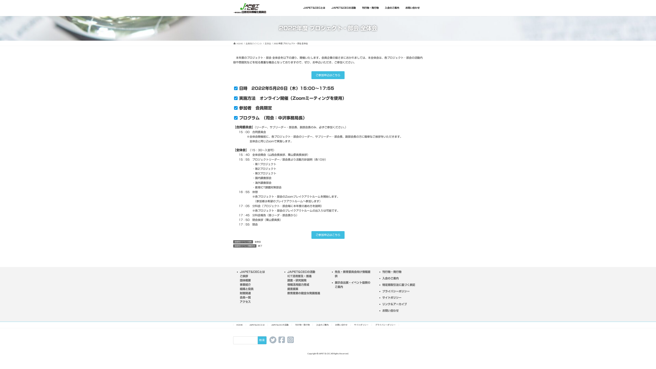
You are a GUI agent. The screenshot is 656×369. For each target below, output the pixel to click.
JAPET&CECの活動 (301, 271)
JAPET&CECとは (252, 271)
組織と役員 (247, 289)
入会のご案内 (322, 325)
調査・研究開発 (296, 280)
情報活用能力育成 (298, 284)
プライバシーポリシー (385, 325)
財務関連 (245, 293)
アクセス (245, 301)
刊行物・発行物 (302, 325)
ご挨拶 (244, 276)
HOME (239, 325)
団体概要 (245, 280)
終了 (260, 246)
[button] (328, 75)
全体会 (258, 242)
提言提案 (292, 289)
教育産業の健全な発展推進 (303, 293)
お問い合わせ (341, 325)
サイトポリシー (361, 325)
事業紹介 (245, 284)
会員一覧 (245, 297)
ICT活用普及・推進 (299, 276)
